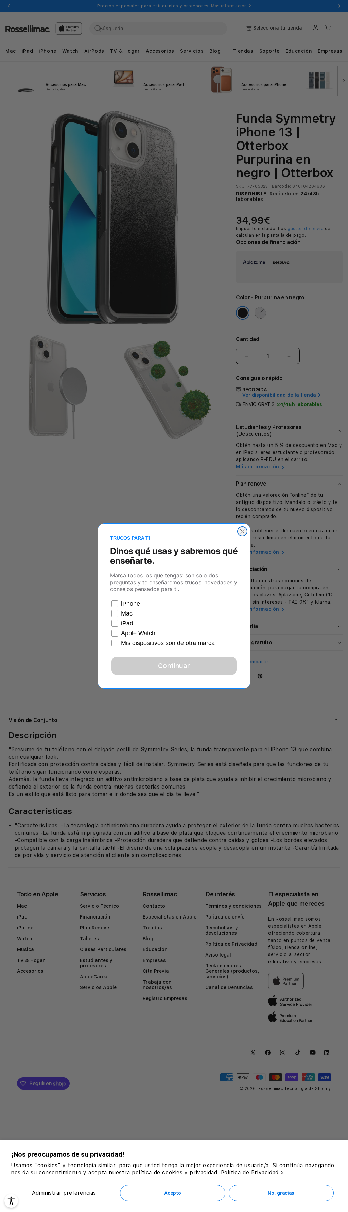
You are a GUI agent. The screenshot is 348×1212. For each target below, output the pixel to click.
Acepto (172, 1193)
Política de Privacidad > (252, 1172)
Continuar (174, 666)
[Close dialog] (242, 531)
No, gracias (281, 1193)
